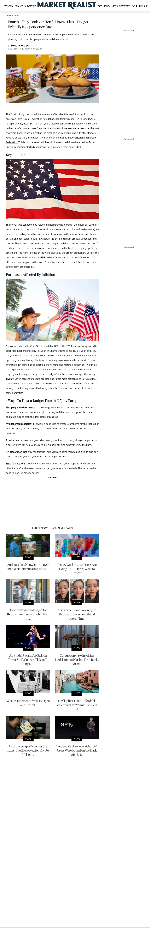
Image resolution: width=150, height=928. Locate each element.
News (115, 6)
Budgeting (30, 6)
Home (8, 15)
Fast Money (104, 6)
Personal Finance (13, 6)
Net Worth (125, 6)
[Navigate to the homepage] (67, 5)
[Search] (133, 5)
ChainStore (36, 346)
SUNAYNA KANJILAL (20, 45)
